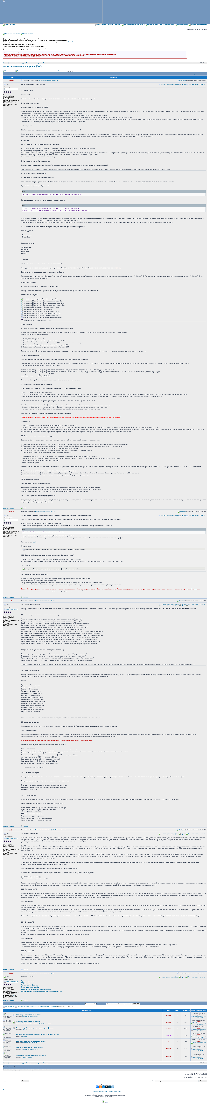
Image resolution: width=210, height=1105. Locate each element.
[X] (106, 1087)
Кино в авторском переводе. (30, 1016)
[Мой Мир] (103, 1087)
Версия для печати (9, 73)
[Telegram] (112, 1087)
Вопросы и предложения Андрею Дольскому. (31, 1041)
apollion (34, 542)
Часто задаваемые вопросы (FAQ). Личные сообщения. (50, 829)
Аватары (118, 268)
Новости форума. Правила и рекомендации (28, 63)
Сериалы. (24, 1036)
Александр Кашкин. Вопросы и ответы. (29, 1015)
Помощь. (45, 63)
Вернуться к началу (8, 508)
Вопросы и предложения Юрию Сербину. (29, 1047)
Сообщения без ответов (12, 33)
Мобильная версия (114, 24)
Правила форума (139, 24)
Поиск (205, 24)
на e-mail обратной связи (69, 42)
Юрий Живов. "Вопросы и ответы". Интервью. (31, 1055)
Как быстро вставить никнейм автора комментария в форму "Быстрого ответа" (59, 549)
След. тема (204, 73)
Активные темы (28, 33)
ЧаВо (173, 24)
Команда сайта (103, 1091)
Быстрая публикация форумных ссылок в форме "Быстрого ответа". (55, 569)
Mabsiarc (168, 1035)
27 (14, 104)
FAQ (186, 24)
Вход (14, 24)
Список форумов (8, 63)
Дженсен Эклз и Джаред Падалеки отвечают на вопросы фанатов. (38, 1034)
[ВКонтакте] (97, 1087)
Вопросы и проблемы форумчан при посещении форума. (34, 1028)
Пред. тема (197, 73)
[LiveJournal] (109, 1087)
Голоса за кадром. (27, 1057)
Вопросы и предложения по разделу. (28, 1021)
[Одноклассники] (100, 1087)
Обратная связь (93, 1091)
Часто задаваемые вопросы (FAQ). (23, 66)
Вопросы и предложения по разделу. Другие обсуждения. (38, 1023)
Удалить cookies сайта (114, 1091)
